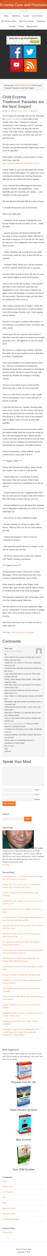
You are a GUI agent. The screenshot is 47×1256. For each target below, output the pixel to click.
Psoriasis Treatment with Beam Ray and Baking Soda (21, 975)
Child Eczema (15, 632)
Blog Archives (32, 26)
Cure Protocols (8, 1192)
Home (6, 16)
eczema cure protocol (13, 119)
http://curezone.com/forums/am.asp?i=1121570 (21, 163)
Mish (4, 1203)
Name (36, 790)
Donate (12, 26)
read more (6, 865)
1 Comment (33, 111)
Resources (41, 21)
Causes (25, 16)
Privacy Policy (8, 1232)
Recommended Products (11, 1219)
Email (36, 795)
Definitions (15, 16)
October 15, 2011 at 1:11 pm (13, 651)
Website (37, 799)
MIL (4, 1197)
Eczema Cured (22, 111)
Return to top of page (23, 1249)
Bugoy (5, 1181)
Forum (21, 26)
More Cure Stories (26, 21)
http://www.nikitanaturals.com (15, 724)
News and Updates (27, 632)
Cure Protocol (37, 16)
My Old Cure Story (9, 21)
